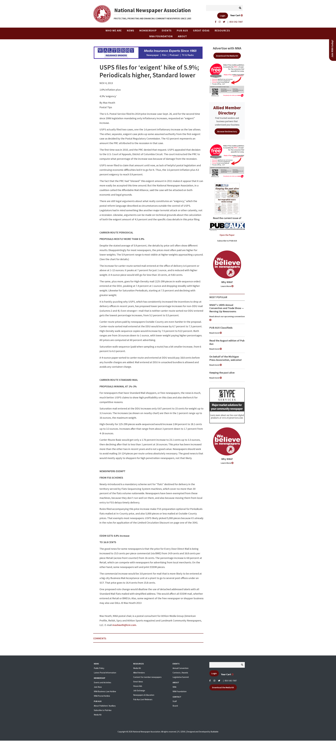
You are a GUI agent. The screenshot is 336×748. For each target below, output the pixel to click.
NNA (174, 687)
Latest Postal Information (105, 672)
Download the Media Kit (227, 55)
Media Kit (98, 714)
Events (167, 30)
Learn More (226, 286)
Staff (175, 701)
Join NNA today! (332, 48)
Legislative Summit (181, 677)
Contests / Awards (180, 672)
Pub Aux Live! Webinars (142, 699)
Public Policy (99, 668)
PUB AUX (182, 30)
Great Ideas (201, 30)
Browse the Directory (227, 131)
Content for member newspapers (147, 677)
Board (175, 705)
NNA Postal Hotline (102, 696)
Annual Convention (180, 668)
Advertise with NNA (227, 48)
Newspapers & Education (143, 695)
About (182, 36)
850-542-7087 (231, 680)
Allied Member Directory (227, 110)
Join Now (98, 687)
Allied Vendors (139, 672)
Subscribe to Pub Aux (102, 710)
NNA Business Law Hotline (105, 691)
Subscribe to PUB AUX (227, 240)
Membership (148, 30)
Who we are (114, 30)
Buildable (214, 731)
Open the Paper (227, 235)
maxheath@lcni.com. (124, 625)
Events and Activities (102, 682)
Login (222, 15)
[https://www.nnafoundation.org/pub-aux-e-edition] (227, 198)
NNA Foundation (161, 36)
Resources (222, 30)
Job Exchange (139, 690)
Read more (214, 332)
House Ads (137, 686)
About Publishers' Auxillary (105, 705)
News (130, 30)
